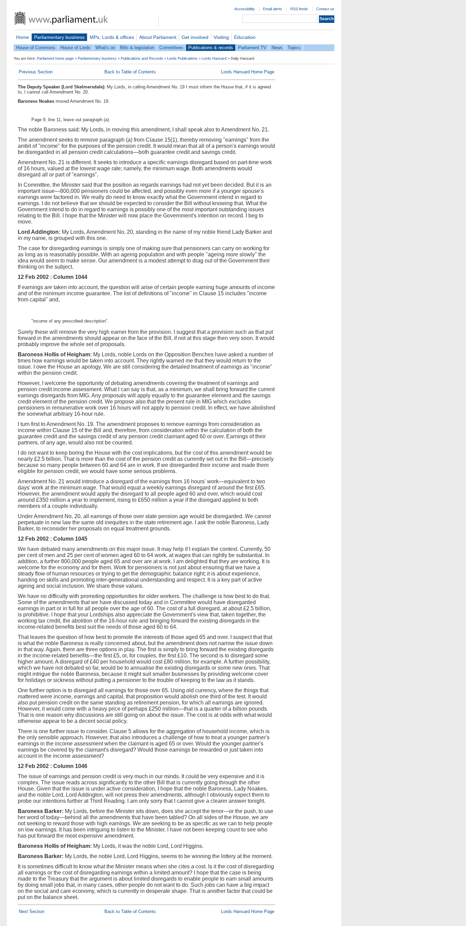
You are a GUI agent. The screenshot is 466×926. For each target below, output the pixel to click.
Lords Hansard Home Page (247, 71)
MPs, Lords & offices (112, 37)
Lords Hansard (214, 58)
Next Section (31, 911)
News (277, 47)
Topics (294, 47)
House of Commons (35, 47)
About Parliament (157, 37)
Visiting (221, 37)
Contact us (325, 9)
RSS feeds (299, 9)
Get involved (194, 37)
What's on (105, 47)
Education (245, 37)
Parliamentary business (59, 37)
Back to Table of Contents (130, 71)
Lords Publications (182, 58)
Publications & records (210, 47)
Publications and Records (142, 58)
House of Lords (75, 47)
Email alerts (272, 9)
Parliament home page (55, 58)
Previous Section (36, 71)
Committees (171, 47)
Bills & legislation (137, 47)
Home (22, 37)
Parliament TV (252, 47)
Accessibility (244, 9)
